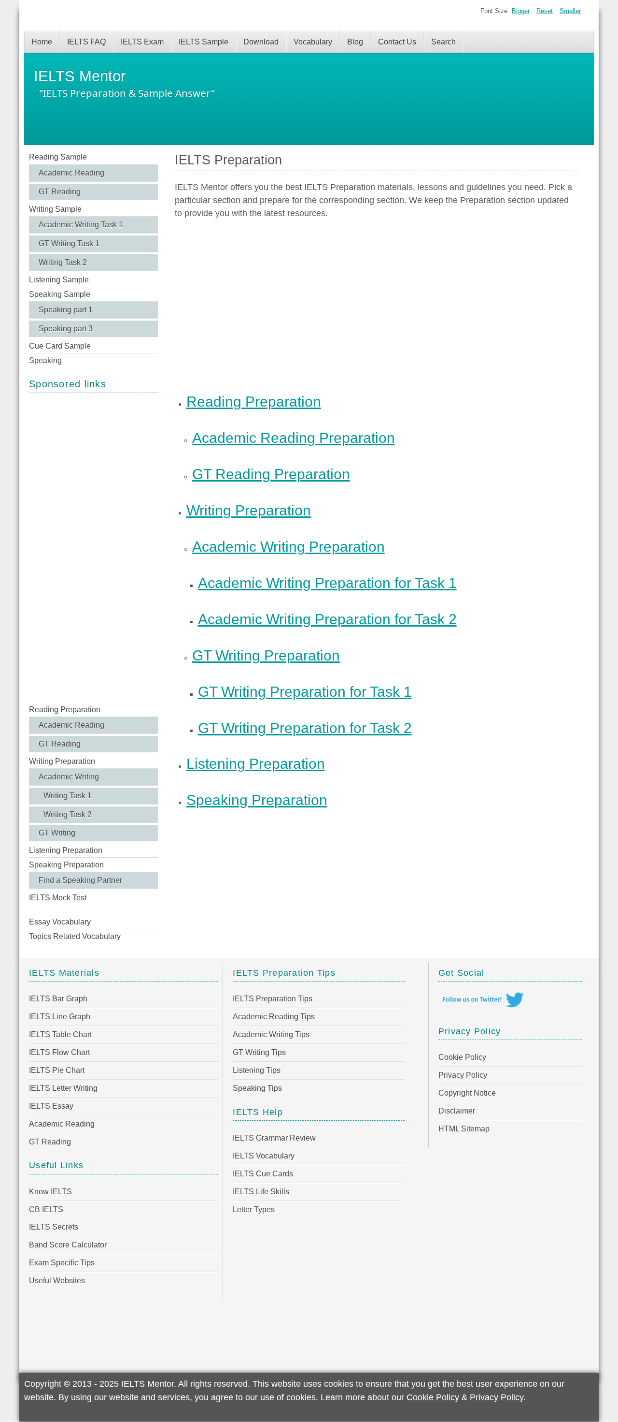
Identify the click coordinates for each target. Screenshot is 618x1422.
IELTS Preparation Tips (272, 999)
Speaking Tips (257, 1088)
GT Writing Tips (259, 1052)
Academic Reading (71, 173)
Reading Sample (58, 157)
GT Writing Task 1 (69, 243)
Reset (544, 11)
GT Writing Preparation (266, 655)
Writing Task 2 (63, 262)
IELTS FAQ (86, 42)
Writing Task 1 (67, 796)
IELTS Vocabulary (264, 1156)
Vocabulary (313, 42)
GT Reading (60, 192)
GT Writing (57, 833)
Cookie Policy (462, 1057)
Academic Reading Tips (274, 1016)
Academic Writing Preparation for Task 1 (327, 582)
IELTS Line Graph (59, 1016)
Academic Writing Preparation (288, 546)
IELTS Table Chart (60, 1034)
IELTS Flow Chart (59, 1052)
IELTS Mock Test (57, 898)
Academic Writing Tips (271, 1034)
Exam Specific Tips (62, 1263)
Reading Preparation (64, 709)
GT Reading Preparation (271, 474)
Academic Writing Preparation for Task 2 (327, 619)
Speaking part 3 (66, 328)
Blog (355, 42)
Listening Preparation (65, 850)
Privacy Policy (462, 1075)
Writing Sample (55, 209)
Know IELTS (50, 1191)
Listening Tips (257, 1070)
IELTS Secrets (53, 1227)
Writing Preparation (62, 761)
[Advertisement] (93, 548)
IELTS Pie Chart (56, 1070)
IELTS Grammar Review (274, 1138)
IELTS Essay (51, 1106)
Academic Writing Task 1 (81, 224)
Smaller (570, 11)
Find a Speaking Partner (80, 880)
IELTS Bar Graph (58, 999)
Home (41, 42)
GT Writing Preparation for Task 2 (305, 727)
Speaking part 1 (66, 310)
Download (261, 42)
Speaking (45, 360)
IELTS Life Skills (261, 1191)
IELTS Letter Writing (63, 1088)
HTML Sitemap (464, 1129)
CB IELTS (46, 1209)
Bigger (521, 11)
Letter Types (254, 1209)
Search (443, 42)
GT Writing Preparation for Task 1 (305, 691)
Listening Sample (59, 280)
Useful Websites (57, 1280)
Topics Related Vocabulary (75, 936)
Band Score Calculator (68, 1245)
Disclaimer (456, 1111)
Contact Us (397, 42)
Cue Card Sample (60, 346)
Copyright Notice (467, 1093)
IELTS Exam (142, 42)
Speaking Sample (59, 294)
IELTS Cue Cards (263, 1174)
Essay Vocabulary (60, 922)
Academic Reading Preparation (293, 437)
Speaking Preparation (66, 865)
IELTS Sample (203, 42)
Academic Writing (69, 777)
